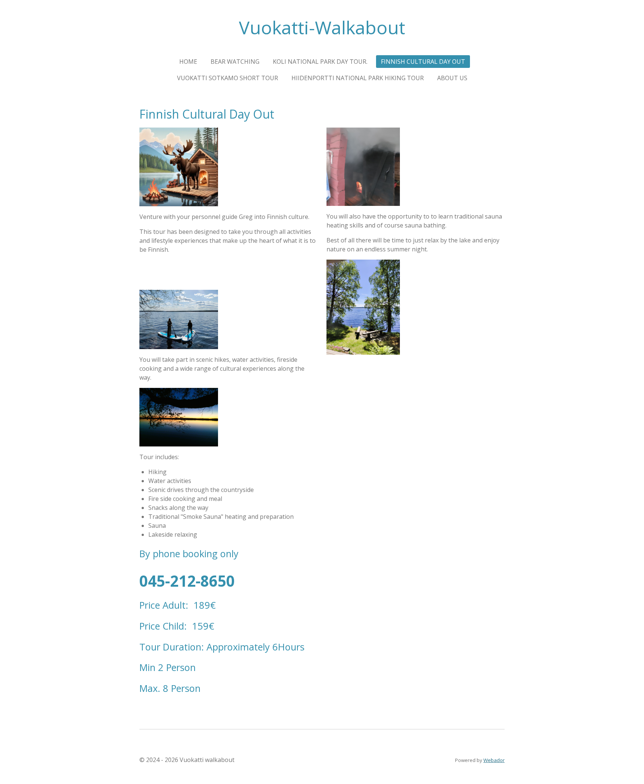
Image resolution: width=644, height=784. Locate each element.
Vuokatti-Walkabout (322, 27)
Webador (494, 760)
